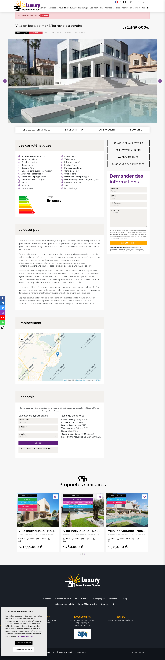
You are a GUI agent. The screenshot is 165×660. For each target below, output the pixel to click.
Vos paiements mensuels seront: (35, 449)
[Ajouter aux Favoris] (55, 496)
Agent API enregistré (130, 8)
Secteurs (93, 8)
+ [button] (22, 335)
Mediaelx (145, 652)
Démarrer (46, 599)
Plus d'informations (25, 636)
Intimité (68, 652)
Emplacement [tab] (107, 130)
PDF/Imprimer (130, 157)
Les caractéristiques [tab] (36, 130)
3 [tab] (85, 554)
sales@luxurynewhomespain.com (138, 2)
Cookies (77, 652)
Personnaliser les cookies (23, 649)
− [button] (22, 339)
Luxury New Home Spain (29, 6)
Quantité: (24, 420)
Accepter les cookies (23, 643)
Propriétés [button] (69, 8)
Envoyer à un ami (130, 150)
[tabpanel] (38, 522)
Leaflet (66, 380)
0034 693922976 (82, 623)
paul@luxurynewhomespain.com (82, 620)
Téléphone (116, 203)
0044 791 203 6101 (82, 625)
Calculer (38, 443)
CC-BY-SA (96, 380)
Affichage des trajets (112, 8)
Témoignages (83, 8)
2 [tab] (82, 554)
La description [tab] (74, 130)
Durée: (22, 434)
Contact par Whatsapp (130, 164)
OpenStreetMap (80, 380)
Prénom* (114, 188)
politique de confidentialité (118, 234)
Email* (113, 196)
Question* (115, 211)
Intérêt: (23, 427)
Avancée (45, 15)
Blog (101, 8)
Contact (142, 8)
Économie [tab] (136, 130)
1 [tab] (80, 554)
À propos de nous (56, 8)
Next (160, 81)
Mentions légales (55, 652)
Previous (5, 81)
